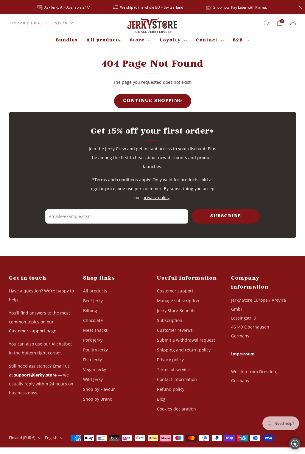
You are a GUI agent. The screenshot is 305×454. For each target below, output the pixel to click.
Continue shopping (152, 100)
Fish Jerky (92, 359)
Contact (207, 40)
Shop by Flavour (99, 389)
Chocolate (93, 320)
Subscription (169, 320)
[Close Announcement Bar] (300, 7)
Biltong (90, 310)
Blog (161, 399)
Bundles (66, 40)
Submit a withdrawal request (186, 340)
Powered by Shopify (233, 450)
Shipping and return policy (184, 350)
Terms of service (173, 369)
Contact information (177, 379)
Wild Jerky (93, 379)
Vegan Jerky (94, 369)
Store (137, 40)
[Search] (266, 23)
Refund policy (170, 389)
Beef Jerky (93, 300)
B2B (238, 40)
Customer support (175, 291)
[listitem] (64, 7)
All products (103, 40)
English (60, 23)
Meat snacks (95, 330)
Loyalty (170, 40)
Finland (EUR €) (26, 23)
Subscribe (225, 216)
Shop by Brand (98, 399)
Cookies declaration (176, 409)
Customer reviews (175, 330)
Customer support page (32, 331)
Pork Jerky (92, 340)
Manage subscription (178, 300)
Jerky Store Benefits (176, 310)
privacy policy (155, 197)
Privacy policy (170, 359)
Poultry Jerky (95, 350)
